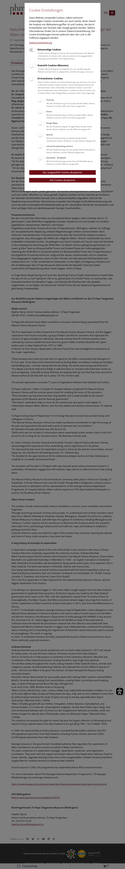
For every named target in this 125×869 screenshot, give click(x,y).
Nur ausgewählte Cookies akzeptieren (62, 172)
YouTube (50, 100)
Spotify (49, 134)
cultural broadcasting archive (59, 146)
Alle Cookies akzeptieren (62, 180)
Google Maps (52, 123)
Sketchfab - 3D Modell (56, 157)
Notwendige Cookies (49, 49)
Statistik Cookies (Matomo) (53, 65)
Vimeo (49, 111)
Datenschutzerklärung (40, 42)
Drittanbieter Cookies (50, 78)
